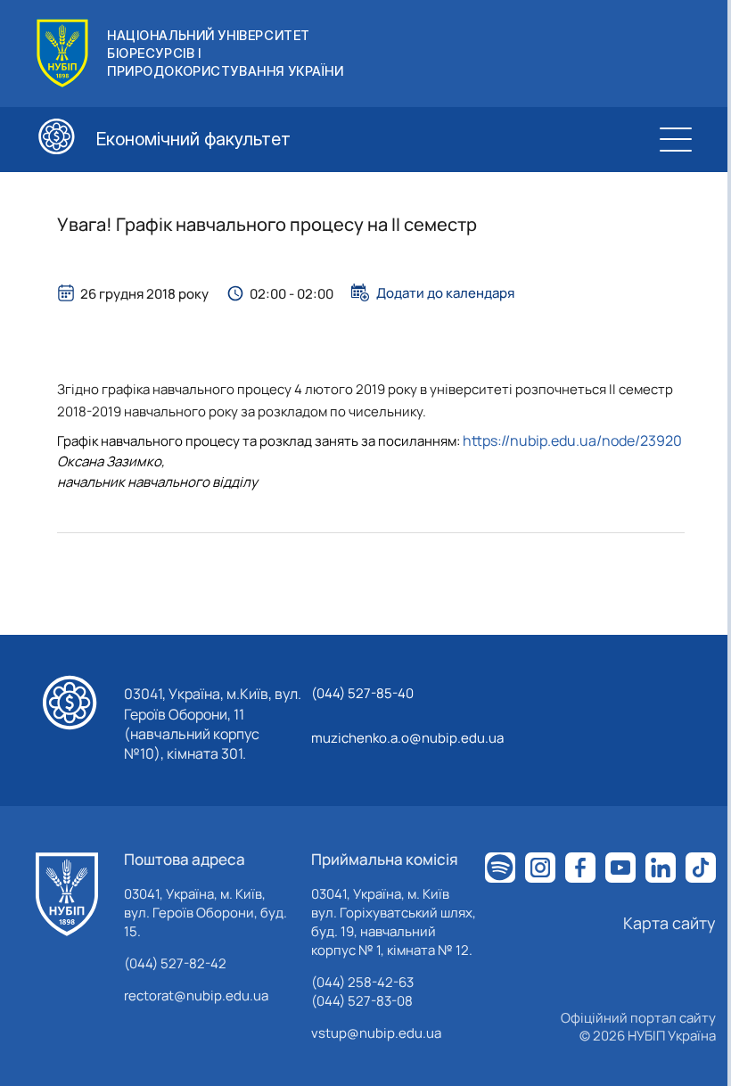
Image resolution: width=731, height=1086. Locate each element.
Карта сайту (669, 923)
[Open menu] (675, 139)
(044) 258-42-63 (362, 982)
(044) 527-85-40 (362, 693)
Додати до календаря (445, 292)
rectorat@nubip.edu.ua (196, 995)
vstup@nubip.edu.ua (376, 1033)
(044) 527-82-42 (175, 963)
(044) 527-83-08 (362, 1000)
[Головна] (67, 894)
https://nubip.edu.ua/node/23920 (572, 440)
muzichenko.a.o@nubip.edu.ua (407, 737)
